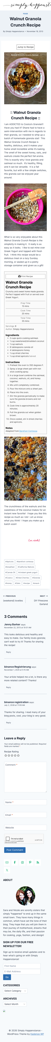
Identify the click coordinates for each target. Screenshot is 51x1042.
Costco (9, 578)
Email (9, 815)
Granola (36, 578)
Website (9, 827)
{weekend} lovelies (13, 598)
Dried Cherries (22, 578)
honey (8, 583)
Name (9, 802)
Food (25, 14)
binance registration (16, 702)
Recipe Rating (11, 751)
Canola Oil (10, 572)
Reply (8, 652)
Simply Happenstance (15, 31)
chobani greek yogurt (27, 572)
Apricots (9, 562)
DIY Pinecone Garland (41, 600)
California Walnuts (26, 567)
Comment (11, 765)
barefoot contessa (25, 562)
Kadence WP (37, 1034)
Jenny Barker (12, 624)
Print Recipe (27, 276)
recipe (26, 583)
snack (36, 583)
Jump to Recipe (25, 47)
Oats (17, 583)
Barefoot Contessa (28, 431)
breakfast (10, 567)
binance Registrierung (17, 666)
